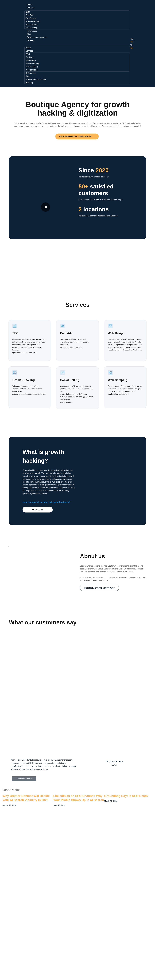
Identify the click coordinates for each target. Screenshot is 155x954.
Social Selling (32, 25)
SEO (28, 12)
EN (132, 42)
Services (30, 8)
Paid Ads (29, 15)
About (29, 5)
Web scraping (31, 28)
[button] (77, 43)
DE (132, 39)
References (32, 31)
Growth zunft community (37, 37)
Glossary (31, 40)
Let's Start (37, 510)
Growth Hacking (32, 21)
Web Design (31, 18)
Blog (29, 34)
